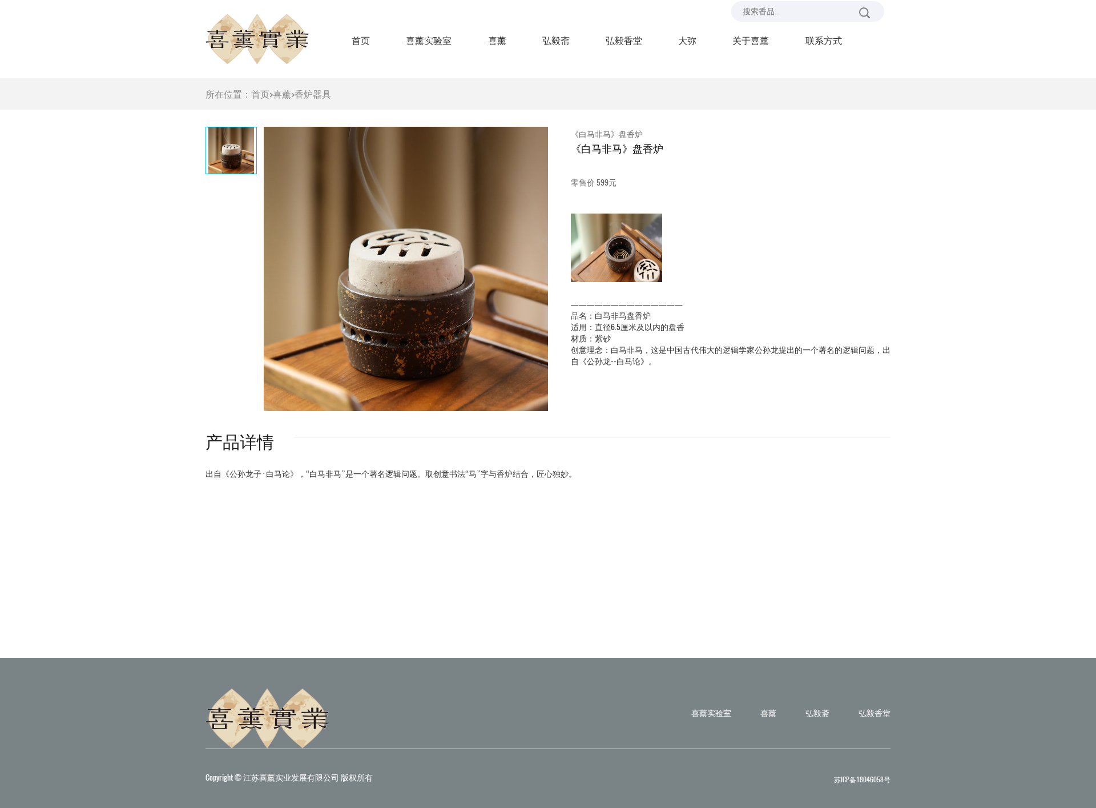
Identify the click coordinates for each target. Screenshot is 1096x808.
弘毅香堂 (624, 40)
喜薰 (497, 40)
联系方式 (823, 40)
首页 (361, 40)
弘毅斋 (556, 40)
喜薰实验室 (429, 40)
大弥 (687, 40)
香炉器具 (313, 94)
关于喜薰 (750, 40)
